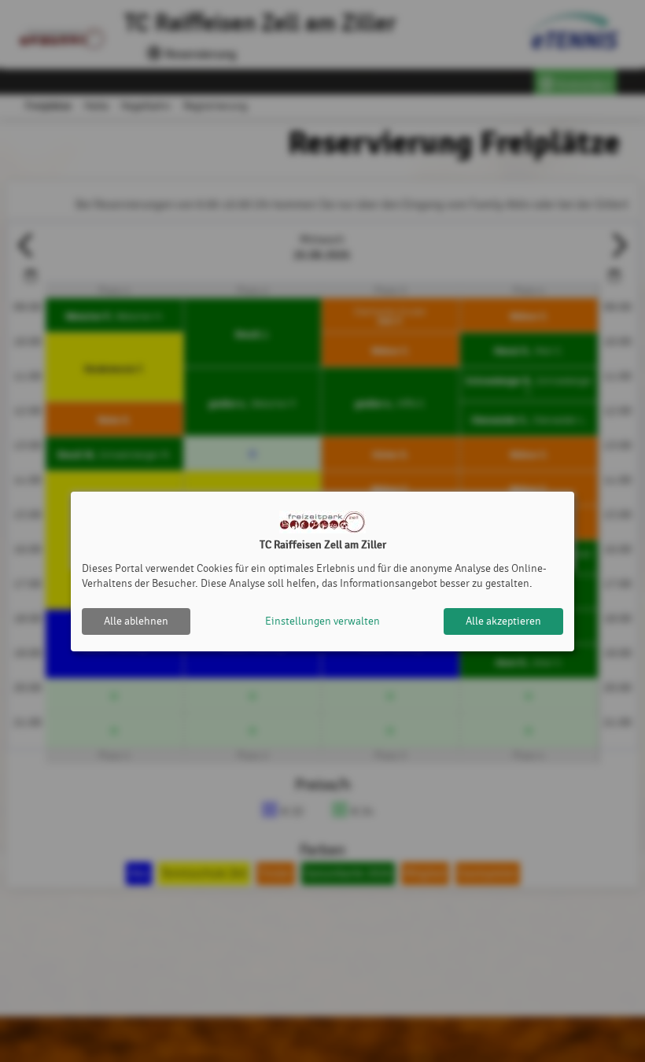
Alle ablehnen (136, 621)
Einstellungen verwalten (322, 621)
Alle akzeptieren (503, 621)
